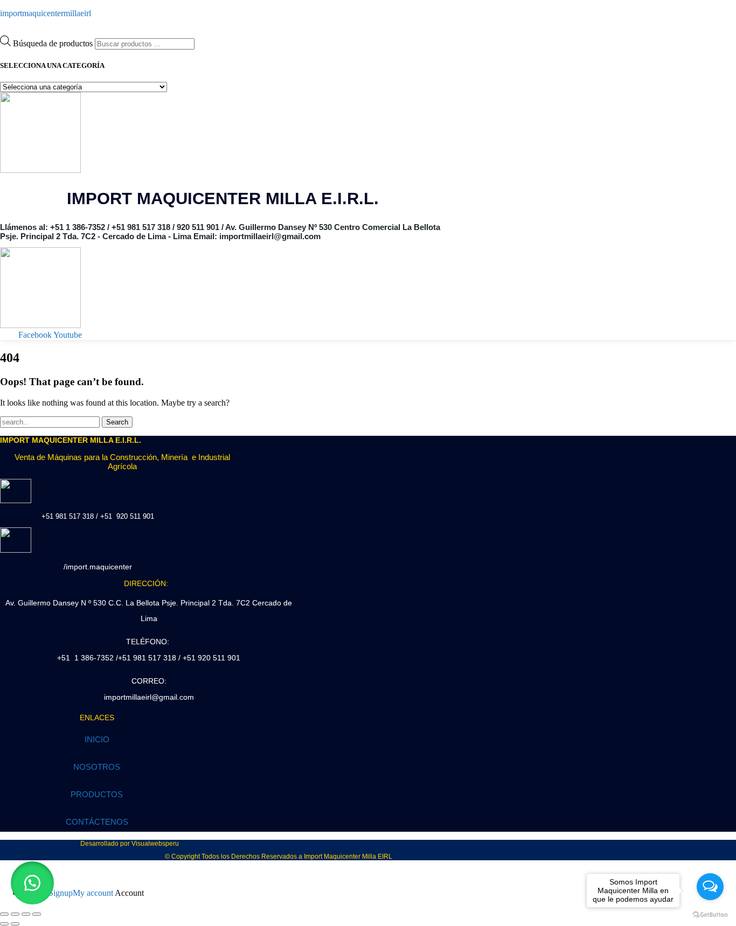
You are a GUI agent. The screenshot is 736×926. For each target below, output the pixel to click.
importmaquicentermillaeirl (45, 13)
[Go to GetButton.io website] (710, 914)
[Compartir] (26, 914)
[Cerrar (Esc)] (36, 914)
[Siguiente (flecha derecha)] (15, 923)
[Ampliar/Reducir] (4, 914)
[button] (32, 882)
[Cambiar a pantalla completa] (15, 914)
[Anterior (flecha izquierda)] (4, 923)
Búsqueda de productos (54, 43)
